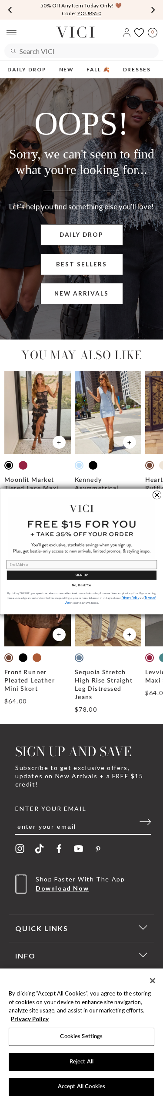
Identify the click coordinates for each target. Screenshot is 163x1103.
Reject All (81, 1062)
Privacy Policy (30, 1019)
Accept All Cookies (81, 1087)
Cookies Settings (81, 1036)
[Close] (152, 980)
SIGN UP (81, 575)
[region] (81, 1035)
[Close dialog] (157, 495)
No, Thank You (81, 585)
